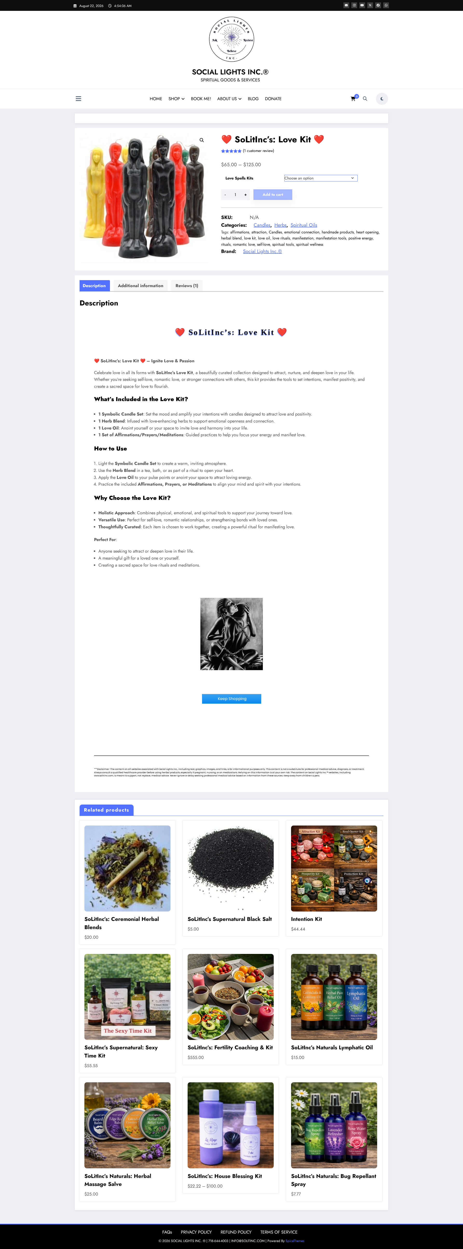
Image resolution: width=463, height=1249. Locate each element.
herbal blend (231, 238)
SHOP (174, 99)
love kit (250, 238)
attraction (259, 232)
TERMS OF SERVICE (279, 1232)
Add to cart (273, 194)
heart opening (367, 232)
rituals (226, 244)
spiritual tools (283, 244)
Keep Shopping (231, 698)
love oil (264, 238)
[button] (201, 140)
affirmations (239, 232)
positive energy (360, 238)
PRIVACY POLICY (196, 1232)
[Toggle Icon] (78, 99)
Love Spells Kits (239, 178)
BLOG (253, 99)
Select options (127, 867)
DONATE (273, 99)
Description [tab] (94, 286)
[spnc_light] (382, 99)
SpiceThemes (295, 1240)
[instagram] (354, 5)
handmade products (338, 232)
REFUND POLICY (236, 1232)
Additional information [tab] (140, 286)
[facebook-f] (378, 5)
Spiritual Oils (304, 225)
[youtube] (362, 5)
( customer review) (258, 150)
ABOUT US (227, 99)
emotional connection (301, 232)
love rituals (281, 238)
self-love (263, 244)
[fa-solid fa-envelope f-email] (346, 5)
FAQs (167, 1232)
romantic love (244, 244)
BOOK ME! (201, 99)
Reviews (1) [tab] (187, 286)
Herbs (280, 225)
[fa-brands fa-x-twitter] (370, 5)
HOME (156, 99)
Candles (262, 225)
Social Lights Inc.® (262, 251)
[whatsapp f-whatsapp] (386, 5)
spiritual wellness (309, 244)
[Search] (365, 99)
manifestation (302, 238)
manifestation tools (331, 238)
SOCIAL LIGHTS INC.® (230, 72)
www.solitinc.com (103, 775)
